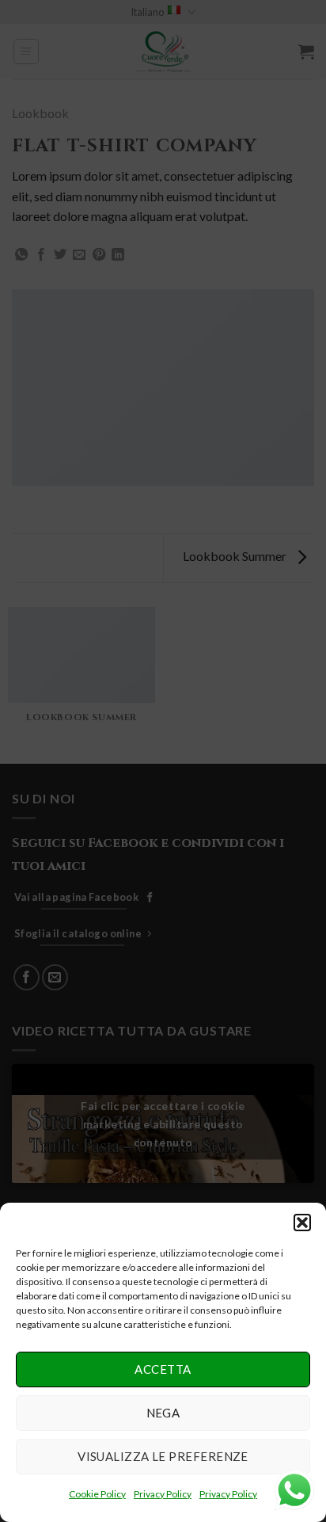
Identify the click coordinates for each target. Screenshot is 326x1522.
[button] (302, 1222)
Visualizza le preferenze (163, 1456)
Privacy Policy (162, 1494)
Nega (163, 1413)
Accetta (163, 1369)
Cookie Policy (97, 1494)
